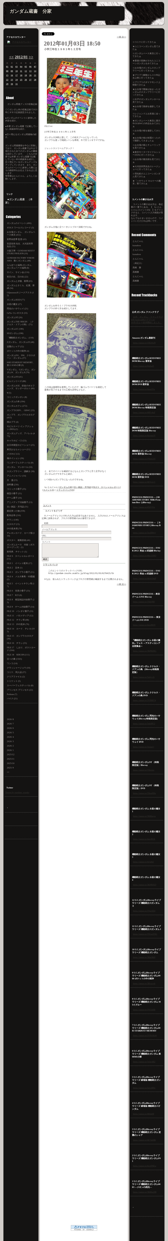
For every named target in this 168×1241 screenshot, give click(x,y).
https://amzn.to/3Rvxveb (144, 983)
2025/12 (10, 754)
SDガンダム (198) (15, 333)
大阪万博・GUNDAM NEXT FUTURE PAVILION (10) (21, 252)
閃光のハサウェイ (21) (17, 308)
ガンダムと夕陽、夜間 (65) (19, 281)
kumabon (137, 245)
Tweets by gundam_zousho (17, 792)
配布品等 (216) (14, 515)
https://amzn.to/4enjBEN (144, 625)
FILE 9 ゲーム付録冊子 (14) (20, 607)
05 (26, 66)
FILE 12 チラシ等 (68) (18, 620)
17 (16, 75)
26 (26, 80)
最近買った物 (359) (16, 511)
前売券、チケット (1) (17, 551)
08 (7, 71)
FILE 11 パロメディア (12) (20, 615)
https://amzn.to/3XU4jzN (144, 343)
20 (30, 75)
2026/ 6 (10, 728)
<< (11, 57)
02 (12, 66)
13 (30, 71)
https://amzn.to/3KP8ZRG (144, 651)
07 (35, 66)
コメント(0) (48, 490)
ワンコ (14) (12, 663)
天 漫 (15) (12, 480)
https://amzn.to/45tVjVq (144, 507)
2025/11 (10, 759)
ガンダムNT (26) (14, 317)
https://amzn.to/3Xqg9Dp (144, 793)
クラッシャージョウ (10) (18, 668)
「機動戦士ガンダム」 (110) (20, 337)
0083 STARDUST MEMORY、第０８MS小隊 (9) (21, 363)
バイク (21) (12, 698)
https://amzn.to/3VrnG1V (144, 459)
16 (12, 75)
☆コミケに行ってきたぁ (144, 42)
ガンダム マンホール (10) (19, 467)
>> (31, 57)
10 (16, 71)
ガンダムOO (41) (14, 377)
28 (35, 80)
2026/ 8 (10, 719)
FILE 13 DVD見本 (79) (18, 624)
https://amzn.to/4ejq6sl (143, 862)
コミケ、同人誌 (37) (16, 672)
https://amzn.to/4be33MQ (144, 555)
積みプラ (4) (12, 422)
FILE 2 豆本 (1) (14, 567)
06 (30, 66)
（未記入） (138, 263)
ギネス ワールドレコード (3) (20, 227)
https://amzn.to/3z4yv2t (144, 677)
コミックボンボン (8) (17, 397)
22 (7, 80)
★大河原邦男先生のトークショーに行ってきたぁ (146, 167)
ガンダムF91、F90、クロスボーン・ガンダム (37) (21, 356)
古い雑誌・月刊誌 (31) (17, 506)
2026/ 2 (10, 746)
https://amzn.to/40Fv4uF (144, 412)
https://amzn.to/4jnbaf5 (143, 366)
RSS (21, 822)
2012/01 (21, 57)
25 (21, 80)
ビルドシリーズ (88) (16, 381)
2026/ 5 (10, 732)
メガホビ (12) (13, 454)
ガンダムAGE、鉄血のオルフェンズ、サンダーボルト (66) (21, 387)
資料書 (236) (13, 484)
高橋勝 (136, 272)
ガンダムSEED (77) (16, 300)
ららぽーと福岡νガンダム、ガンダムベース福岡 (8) (20, 266)
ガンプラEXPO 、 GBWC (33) (20, 410)
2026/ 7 (10, 723)
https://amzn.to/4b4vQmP (144, 578)
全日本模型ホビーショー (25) (20, 445)
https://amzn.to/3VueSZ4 (144, 911)
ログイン (21, 835)
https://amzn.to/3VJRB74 (144, 700)
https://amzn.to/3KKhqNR (145, 1192)
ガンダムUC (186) (15, 329)
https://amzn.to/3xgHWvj (144, 532)
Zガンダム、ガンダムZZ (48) (20, 342)
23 (12, 80)
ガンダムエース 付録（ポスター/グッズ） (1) (21, 546)
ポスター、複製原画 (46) (18, 540)
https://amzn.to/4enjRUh (144, 839)
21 (35, 75)
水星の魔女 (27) (14, 304)
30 (12, 84)
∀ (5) (9, 393)
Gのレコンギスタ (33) (17, 313)
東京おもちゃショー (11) (18, 449)
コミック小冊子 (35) (16, 489)
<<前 (119, 37)
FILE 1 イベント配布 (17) (19, 563)
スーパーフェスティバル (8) (20, 685)
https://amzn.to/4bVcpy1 (144, 482)
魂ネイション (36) (15, 458)
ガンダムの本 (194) (16, 401)
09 (12, 71)
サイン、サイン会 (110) (18, 272)
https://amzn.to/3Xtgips (143, 770)
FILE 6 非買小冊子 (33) (18, 591)
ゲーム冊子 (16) (14, 498)
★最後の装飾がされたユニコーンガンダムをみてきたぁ (146, 62)
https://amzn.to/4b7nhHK (144, 1140)
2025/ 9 (10, 767)
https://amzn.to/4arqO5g (144, 389)
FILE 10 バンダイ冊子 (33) (20, 611)
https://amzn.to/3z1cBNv (144, 1088)
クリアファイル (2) (16, 676)
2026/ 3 (10, 741)
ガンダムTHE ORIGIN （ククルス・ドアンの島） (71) (20, 323)
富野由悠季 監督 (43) (16, 239)
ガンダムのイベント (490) (19, 223)
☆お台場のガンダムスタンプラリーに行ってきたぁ (146, 69)
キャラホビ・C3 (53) (16, 440)
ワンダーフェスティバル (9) (20, 462)
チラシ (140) (13, 520)
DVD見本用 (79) (14, 528)
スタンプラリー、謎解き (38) (20, 471)
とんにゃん (138, 241)
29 (7, 84)
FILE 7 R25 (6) (14, 595)
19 (26, 75)
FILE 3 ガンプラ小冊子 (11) (20, 572)
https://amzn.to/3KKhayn (144, 816)
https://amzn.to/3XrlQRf (144, 601)
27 (30, 80)
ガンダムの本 (65, 487)
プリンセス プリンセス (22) (20, 690)
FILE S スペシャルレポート (106, 487)
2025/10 (10, 763)
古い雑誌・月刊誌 (82, 487)
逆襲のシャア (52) (15, 346)
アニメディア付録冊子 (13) (19, 502)
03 (16, 66)
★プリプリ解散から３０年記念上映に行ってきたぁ (146, 76)
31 (16, 84)
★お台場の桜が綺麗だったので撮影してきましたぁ (146, 139)
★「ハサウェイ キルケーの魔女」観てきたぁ (147, 182)
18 (21, 75)
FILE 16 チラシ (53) (17, 643)
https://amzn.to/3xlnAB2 (144, 1061)
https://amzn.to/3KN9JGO (144, 884)
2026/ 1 (10, 750)
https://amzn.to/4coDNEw (144, 1166)
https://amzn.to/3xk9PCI (144, 723)
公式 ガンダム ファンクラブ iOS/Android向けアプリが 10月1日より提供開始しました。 (147, 320)
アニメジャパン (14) (16, 476)
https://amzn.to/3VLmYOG (145, 934)
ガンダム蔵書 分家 (31, 11)
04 (21, 66)
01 (7, 66)
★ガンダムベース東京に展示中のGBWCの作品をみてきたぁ (146, 123)
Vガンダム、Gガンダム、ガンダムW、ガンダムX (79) (21, 371)
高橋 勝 (137, 267)
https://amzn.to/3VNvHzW (145, 1035)
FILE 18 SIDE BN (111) (18, 654)
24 (16, 80)
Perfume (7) (12, 694)
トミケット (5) (14, 681)
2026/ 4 (10, 737)
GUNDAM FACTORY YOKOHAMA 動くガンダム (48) (20, 259)
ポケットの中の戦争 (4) (18, 351)
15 (7, 75)
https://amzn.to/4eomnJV (144, 435)
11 (21, 71)
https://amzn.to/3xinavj (143, 747)
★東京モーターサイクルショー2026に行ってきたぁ (146, 153)
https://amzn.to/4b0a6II (143, 1114)
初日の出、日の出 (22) (17, 276)
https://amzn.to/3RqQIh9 (144, 957)
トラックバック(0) (65, 490)
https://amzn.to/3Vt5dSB (144, 1009)
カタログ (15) (13, 524)
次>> (124, 37)
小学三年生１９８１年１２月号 (62, 49)
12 (26, 71)
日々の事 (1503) (14, 659)
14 (35, 71)
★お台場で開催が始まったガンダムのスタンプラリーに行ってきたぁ (146, 92)
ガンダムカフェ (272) (17, 406)
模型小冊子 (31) (14, 493)
